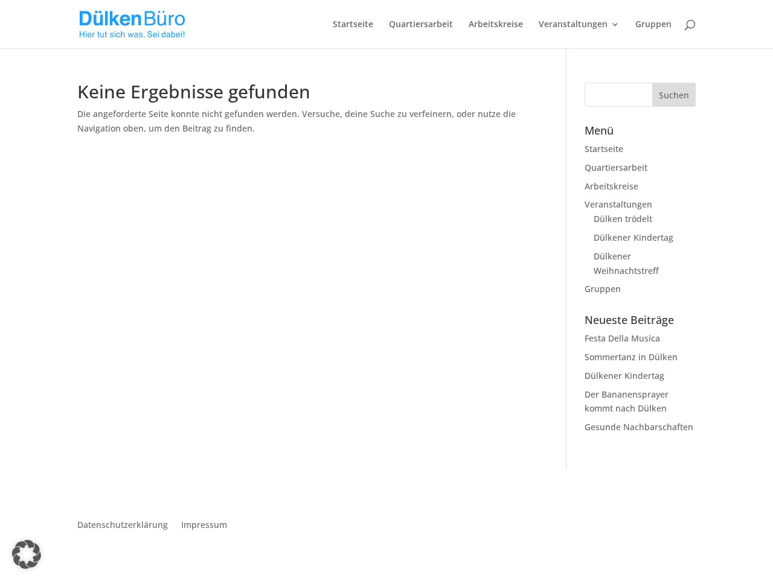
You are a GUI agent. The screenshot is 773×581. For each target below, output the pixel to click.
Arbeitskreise (496, 25)
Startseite (353, 25)
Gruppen (653, 25)
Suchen (674, 95)
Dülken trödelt (623, 218)
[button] (26, 554)
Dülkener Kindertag (633, 237)
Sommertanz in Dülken (631, 357)
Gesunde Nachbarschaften (639, 427)
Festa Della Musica (622, 338)
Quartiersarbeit (421, 25)
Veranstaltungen (573, 25)
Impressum (204, 525)
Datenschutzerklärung (122, 525)
